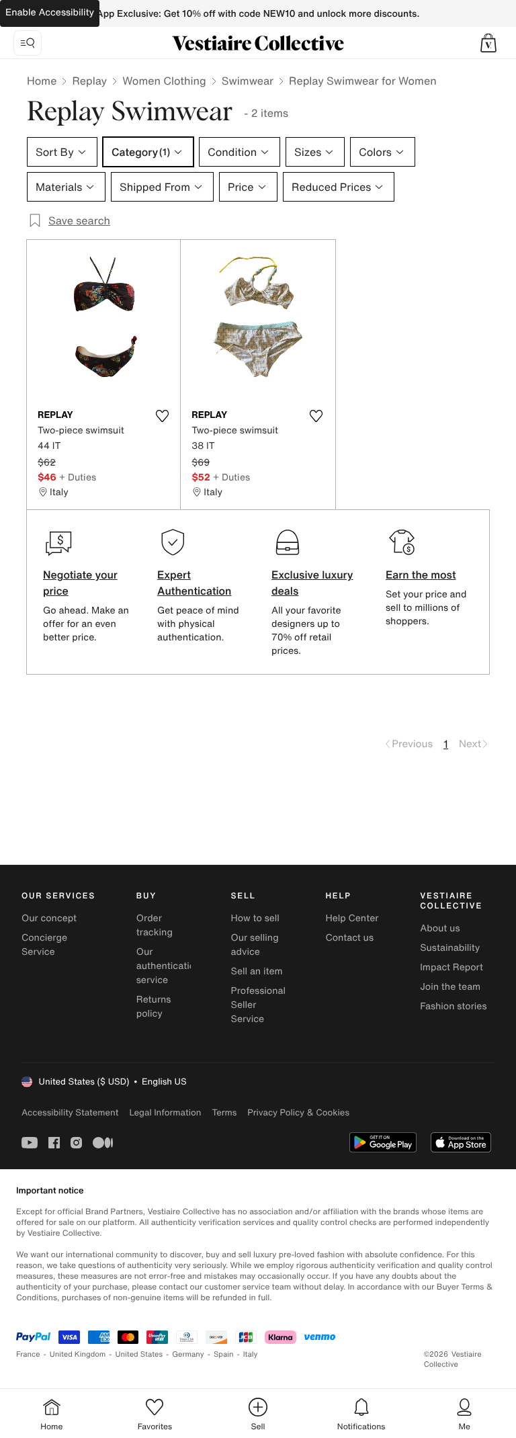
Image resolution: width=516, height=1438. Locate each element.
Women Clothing (164, 81)
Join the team (450, 987)
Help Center (351, 918)
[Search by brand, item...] (27, 43)
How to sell (255, 918)
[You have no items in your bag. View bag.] (488, 43)
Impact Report (451, 967)
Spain (224, 1354)
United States (139, 1354)
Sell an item (257, 971)
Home (41, 81)
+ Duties (77, 477)
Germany (188, 1354)
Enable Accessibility (49, 12)
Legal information (165, 1112)
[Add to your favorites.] (162, 416)
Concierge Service (44, 945)
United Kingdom (78, 1354)
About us (440, 928)
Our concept (49, 918)
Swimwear (247, 81)
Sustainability (450, 948)
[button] (488, 43)
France (28, 1354)
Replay (89, 81)
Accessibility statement (70, 1112)
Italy (250, 1354)
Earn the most (421, 574)
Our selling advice (255, 945)
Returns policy (153, 1006)
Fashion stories (453, 1006)
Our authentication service (168, 966)
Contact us (349, 938)
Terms (224, 1112)
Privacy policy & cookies (298, 1112)
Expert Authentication (194, 582)
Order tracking (154, 925)
